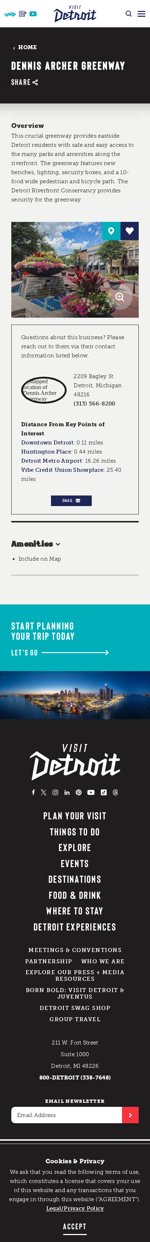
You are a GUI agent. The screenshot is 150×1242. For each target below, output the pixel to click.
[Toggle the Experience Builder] (10, 13)
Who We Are (103, 961)
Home (27, 47)
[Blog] (23, 14)
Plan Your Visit (75, 815)
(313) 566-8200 (94, 403)
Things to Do (75, 831)
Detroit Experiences (75, 926)
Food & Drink (75, 895)
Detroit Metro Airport (51, 461)
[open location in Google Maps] (44, 390)
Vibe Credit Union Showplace (62, 470)
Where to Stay (74, 910)
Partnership (48, 961)
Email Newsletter (75, 1101)
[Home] (75, 13)
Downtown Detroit (47, 442)
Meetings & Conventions (75, 950)
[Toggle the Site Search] (129, 14)
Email (68, 500)
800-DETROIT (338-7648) (75, 1077)
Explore (75, 847)
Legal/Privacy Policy (75, 1208)
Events (75, 863)
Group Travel (75, 1019)
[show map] (111, 231)
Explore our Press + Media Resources (75, 975)
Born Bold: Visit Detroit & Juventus (75, 993)
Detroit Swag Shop (75, 1008)
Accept (75, 1226)
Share (21, 82)
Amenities (32, 544)
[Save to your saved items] (130, 231)
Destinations (75, 879)
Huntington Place (46, 451)
